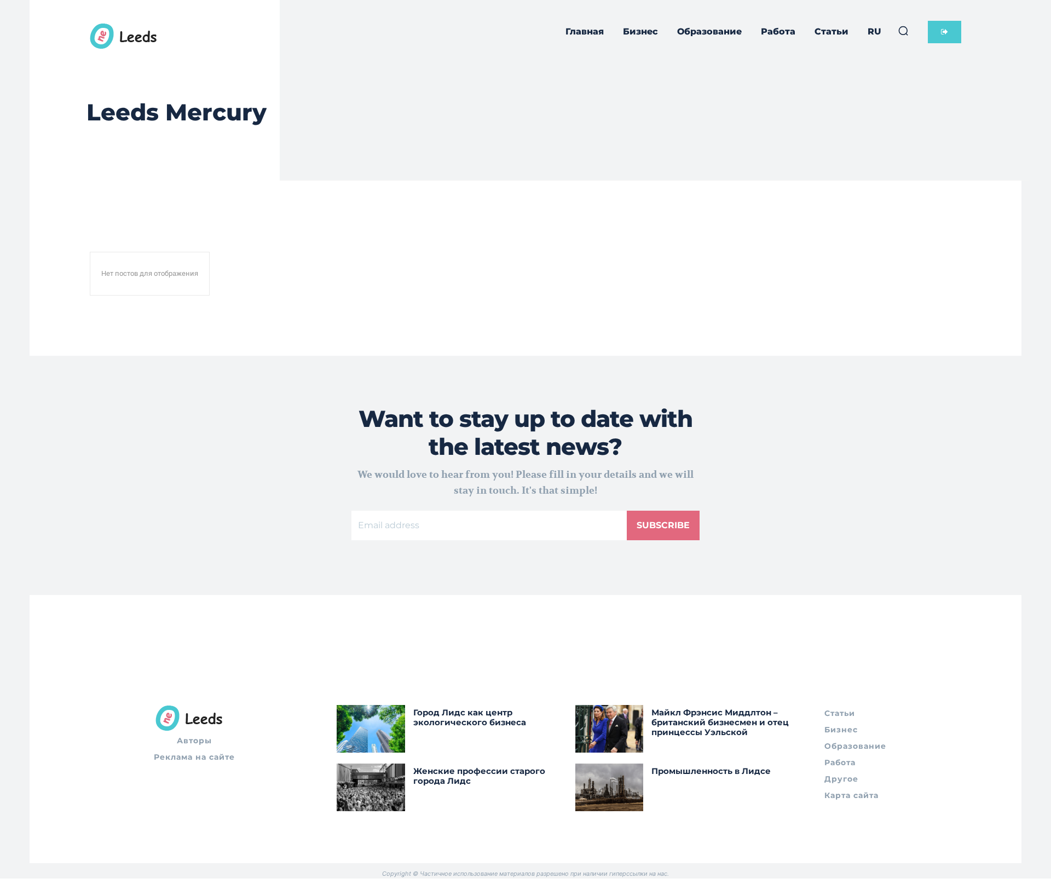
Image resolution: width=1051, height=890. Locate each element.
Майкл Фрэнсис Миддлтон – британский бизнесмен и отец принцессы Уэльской (720, 722)
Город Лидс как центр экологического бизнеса (469, 717)
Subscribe (663, 525)
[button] (903, 31)
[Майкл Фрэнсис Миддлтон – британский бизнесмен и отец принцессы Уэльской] (609, 729)
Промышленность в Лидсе (711, 771)
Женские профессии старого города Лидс (479, 776)
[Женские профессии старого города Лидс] (371, 787)
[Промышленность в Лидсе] (609, 787)
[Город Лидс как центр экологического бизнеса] (371, 729)
